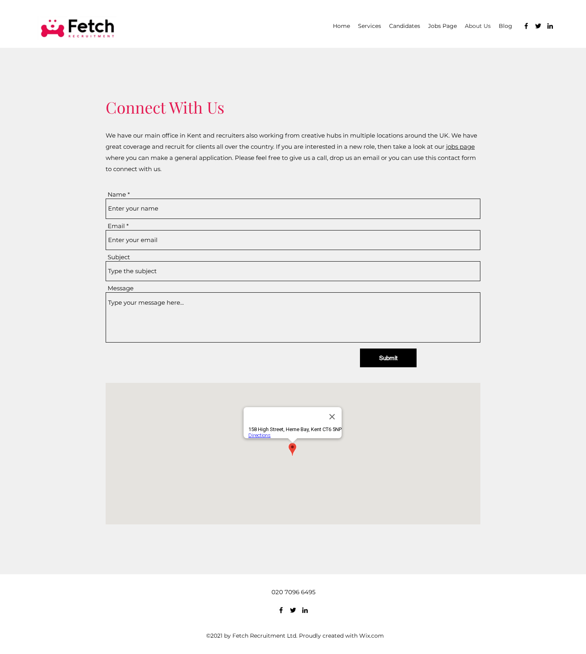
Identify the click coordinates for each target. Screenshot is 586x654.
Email (116, 226)
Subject (119, 257)
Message (121, 288)
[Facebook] (526, 26)
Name (117, 194)
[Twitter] (538, 26)
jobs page (460, 146)
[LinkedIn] (550, 26)
